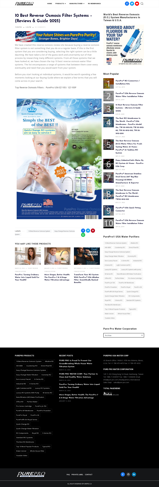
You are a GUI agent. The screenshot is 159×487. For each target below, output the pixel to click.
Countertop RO (120, 247)
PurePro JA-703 (110, 283)
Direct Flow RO (134, 247)
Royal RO (108, 300)
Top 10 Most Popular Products (115, 309)
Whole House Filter (124, 314)
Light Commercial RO (123, 265)
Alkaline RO (134, 243)
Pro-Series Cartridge (135, 278)
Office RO (108, 278)
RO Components (134, 296)
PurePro (18, 27)
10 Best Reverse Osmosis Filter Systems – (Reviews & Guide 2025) (129, 108)
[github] (128, 474)
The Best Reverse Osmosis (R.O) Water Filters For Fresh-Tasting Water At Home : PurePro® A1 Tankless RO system (129, 147)
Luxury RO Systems (111, 270)
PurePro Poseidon (111, 287)
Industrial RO (137, 261)
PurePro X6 (138, 287)
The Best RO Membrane (112, 305)
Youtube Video (110, 318)
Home (49, 3)
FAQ (68, 474)
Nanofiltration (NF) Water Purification (129, 274)
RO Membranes (94, 3)
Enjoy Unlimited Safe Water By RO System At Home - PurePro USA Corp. (130, 163)
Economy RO (132, 256)
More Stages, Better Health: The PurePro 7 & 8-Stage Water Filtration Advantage (57, 277)
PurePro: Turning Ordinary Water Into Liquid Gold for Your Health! (27, 277)
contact (88, 474)
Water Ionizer (109, 314)
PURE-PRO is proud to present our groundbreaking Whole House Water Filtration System (75, 364)
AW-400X (108, 247)
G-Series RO (125, 261)
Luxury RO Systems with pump (131, 270)
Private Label (77, 474)
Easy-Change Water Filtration (114, 256)
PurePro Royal (125, 287)
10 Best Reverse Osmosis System (39, 231)
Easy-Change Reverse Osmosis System (117, 252)
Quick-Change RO (132, 292)
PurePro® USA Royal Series (114, 292)
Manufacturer (76, 3)
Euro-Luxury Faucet (111, 261)
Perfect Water (119, 278)
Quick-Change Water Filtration (115, 296)
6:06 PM (29, 27)
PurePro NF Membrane (126, 283)
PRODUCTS (59, 3)
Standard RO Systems (133, 300)
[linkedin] (134, 474)
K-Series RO (108, 265)
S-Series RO (118, 300)
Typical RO (132, 309)
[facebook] (123, 474)
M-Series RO (109, 274)
